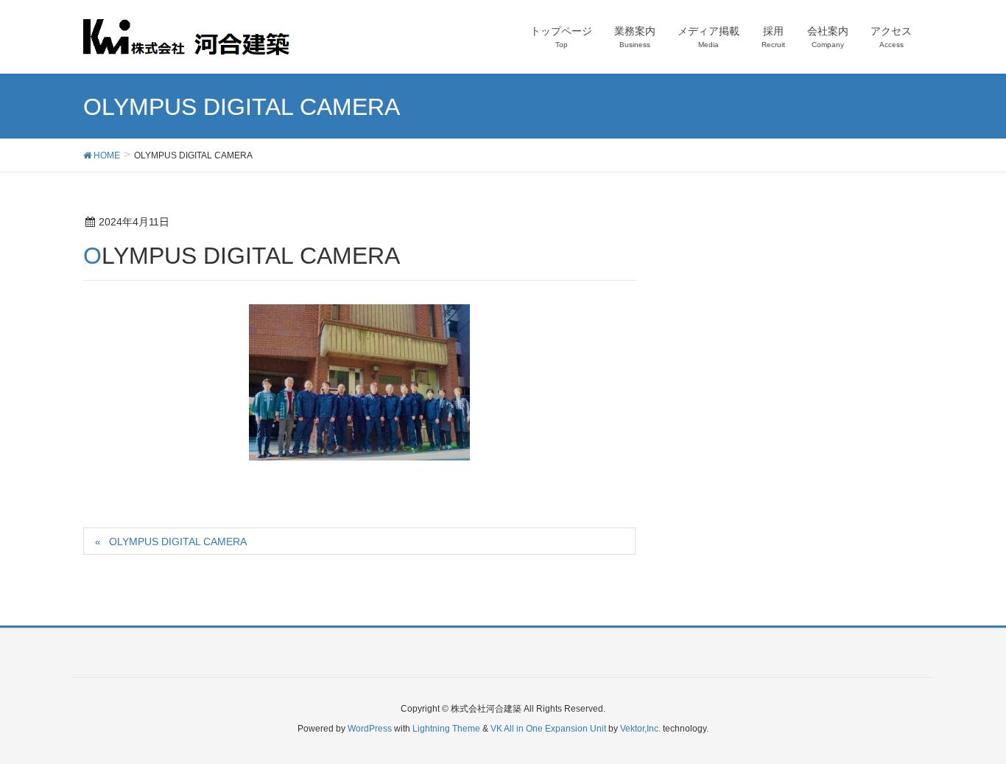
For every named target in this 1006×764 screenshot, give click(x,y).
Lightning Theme (446, 728)
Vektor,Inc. (640, 728)
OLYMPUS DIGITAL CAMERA (178, 541)
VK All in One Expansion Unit (548, 728)
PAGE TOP (969, 728)
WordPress (370, 728)
